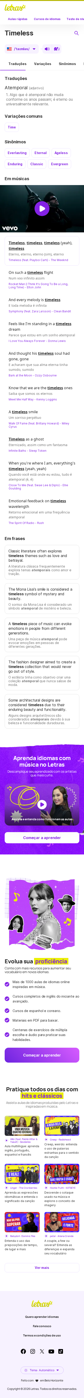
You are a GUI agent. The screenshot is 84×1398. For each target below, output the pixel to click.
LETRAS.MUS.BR (15, 7)
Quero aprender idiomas (42, 1317)
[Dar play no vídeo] (42, 208)
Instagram (32, 1351)
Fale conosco (42, 1326)
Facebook (23, 1351)
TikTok (60, 1351)
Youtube (51, 1351)
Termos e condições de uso (42, 1335)
